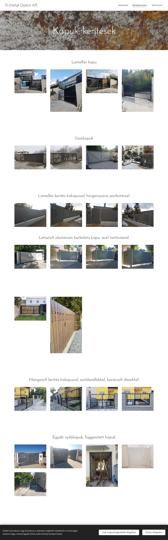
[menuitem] (124, 5)
